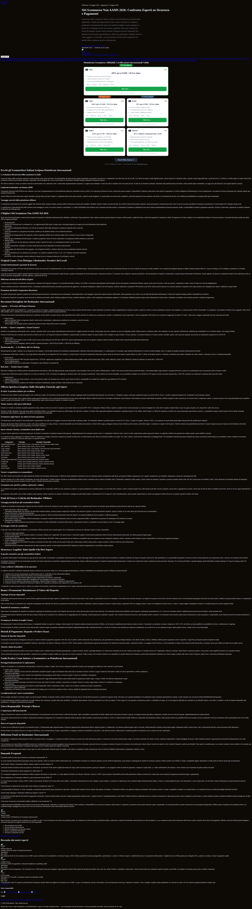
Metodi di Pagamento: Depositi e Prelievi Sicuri (61, 60)
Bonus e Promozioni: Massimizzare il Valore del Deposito (27, 60)
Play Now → (126, 89)
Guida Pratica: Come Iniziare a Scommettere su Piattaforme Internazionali (100, 60)
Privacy (3, 900)
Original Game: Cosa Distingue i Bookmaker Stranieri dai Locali (96, 58)
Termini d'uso (10, 900)
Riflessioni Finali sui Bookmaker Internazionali (165, 60)
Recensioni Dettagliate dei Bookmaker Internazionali (134, 58)
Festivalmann (5, 1)
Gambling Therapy (10, 892)
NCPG (34, 892)
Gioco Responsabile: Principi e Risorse (137, 60)
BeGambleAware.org (142, 164)
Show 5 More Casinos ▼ (126, 160)
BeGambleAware (24, 892)
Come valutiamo (25, 900)
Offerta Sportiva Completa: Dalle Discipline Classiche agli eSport (172, 58)
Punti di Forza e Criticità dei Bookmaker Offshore (209, 58)
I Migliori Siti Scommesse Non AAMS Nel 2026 (60, 58)
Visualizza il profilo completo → (11, 836)
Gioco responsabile (36, 900)
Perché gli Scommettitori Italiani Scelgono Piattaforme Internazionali (22, 58)
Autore (3, 3)
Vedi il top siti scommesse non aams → (94, 46)
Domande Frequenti (188, 60)
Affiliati (17, 900)
